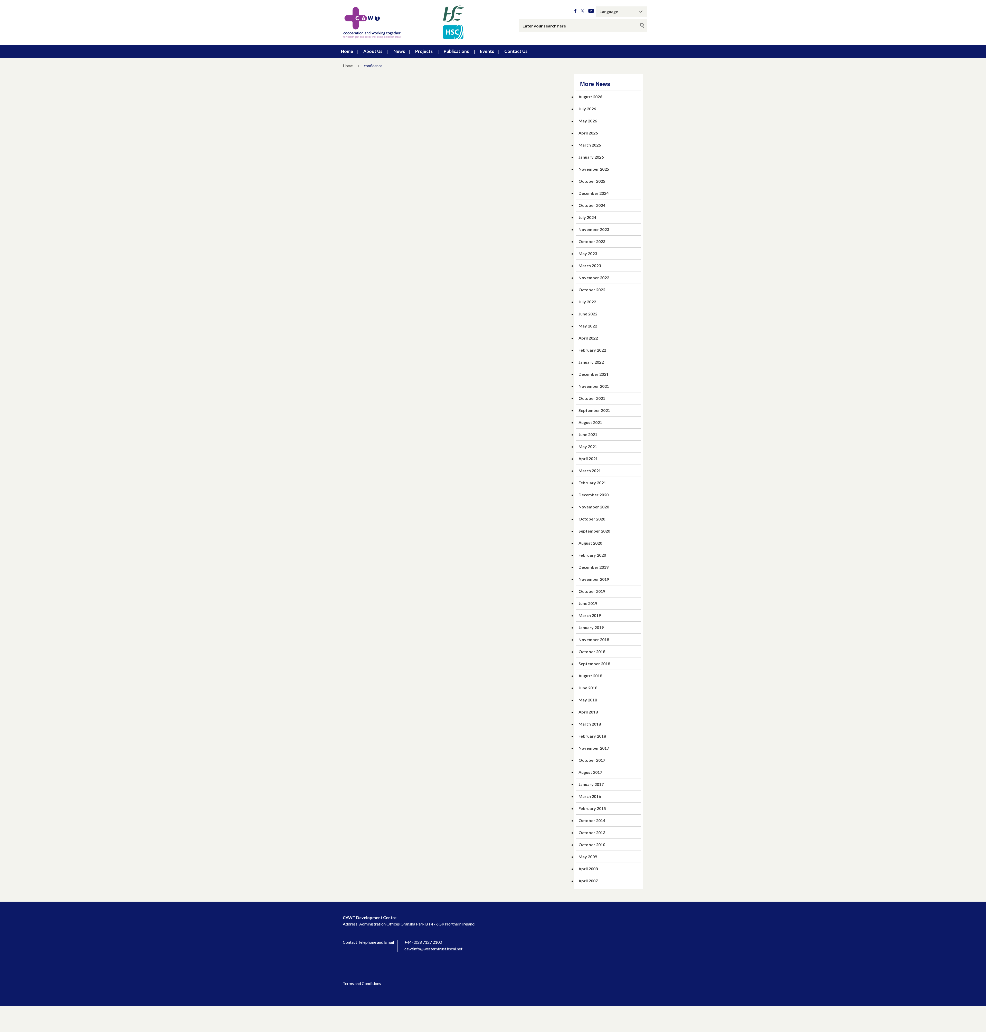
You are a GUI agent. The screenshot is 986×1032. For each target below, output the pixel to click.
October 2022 (592, 289)
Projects (424, 51)
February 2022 (592, 350)
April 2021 (588, 458)
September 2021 (594, 410)
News (399, 51)
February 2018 (592, 736)
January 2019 (591, 627)
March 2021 (590, 470)
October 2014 (592, 820)
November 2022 (594, 277)
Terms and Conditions (362, 983)
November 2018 (594, 639)
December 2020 (594, 494)
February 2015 (592, 808)
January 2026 (591, 157)
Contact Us (515, 51)
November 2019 (594, 579)
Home (347, 51)
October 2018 (592, 651)
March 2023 (590, 265)
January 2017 (591, 784)
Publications (456, 51)
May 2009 (588, 856)
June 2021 (588, 434)
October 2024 (592, 205)
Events (487, 51)
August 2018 (590, 675)
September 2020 (594, 530)
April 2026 (588, 132)
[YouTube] (591, 11)
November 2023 (594, 229)
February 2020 (592, 555)
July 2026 (587, 108)
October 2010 (592, 844)
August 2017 (590, 772)
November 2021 (594, 386)
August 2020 (590, 543)
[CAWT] (403, 22)
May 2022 (588, 325)
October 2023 (592, 241)
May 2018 (588, 699)
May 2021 (588, 446)
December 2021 (594, 374)
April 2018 (588, 711)
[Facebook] (575, 11)
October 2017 (592, 760)
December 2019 (594, 567)
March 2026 (590, 144)
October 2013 (592, 832)
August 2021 (590, 422)
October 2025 (592, 181)
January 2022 (591, 362)
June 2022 (588, 313)
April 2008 (588, 868)
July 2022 (587, 301)
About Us (372, 51)
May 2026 (588, 120)
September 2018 (594, 663)
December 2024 (594, 193)
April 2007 (588, 880)
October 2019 (592, 591)
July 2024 (587, 217)
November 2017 (594, 748)
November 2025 (594, 169)
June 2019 (588, 603)
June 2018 (588, 687)
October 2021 (592, 398)
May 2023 (588, 253)
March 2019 (590, 615)
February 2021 (592, 482)
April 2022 (588, 337)
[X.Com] (582, 11)
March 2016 (590, 796)
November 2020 (594, 506)
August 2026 (590, 96)
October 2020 (592, 518)
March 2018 (590, 723)
